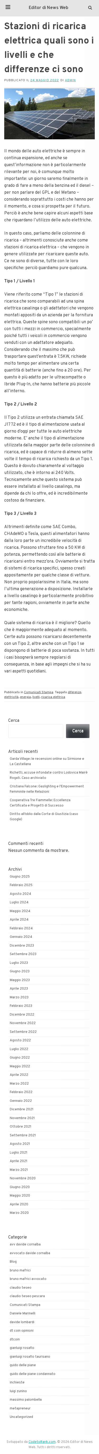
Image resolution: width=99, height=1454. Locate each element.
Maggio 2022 (20, 1066)
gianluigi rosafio (22, 1348)
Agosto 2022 (20, 1040)
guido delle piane (23, 1365)
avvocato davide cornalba (30, 1253)
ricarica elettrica (53, 697)
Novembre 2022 (23, 1023)
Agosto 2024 (20, 894)
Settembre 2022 (23, 1032)
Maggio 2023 (20, 980)
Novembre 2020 (23, 1178)
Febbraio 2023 (21, 1006)
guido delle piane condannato (32, 1374)
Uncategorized (21, 1417)
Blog (13, 1262)
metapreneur (20, 1408)
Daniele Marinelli (22, 1313)
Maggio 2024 (20, 911)
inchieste (17, 1382)
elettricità (11, 697)
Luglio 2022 (19, 1049)
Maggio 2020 (20, 1196)
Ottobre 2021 (20, 1127)
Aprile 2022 (19, 1075)
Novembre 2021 (22, 1118)
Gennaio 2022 (21, 1101)
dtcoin (15, 1339)
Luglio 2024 (19, 902)
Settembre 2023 (23, 954)
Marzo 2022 (19, 1084)
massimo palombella (26, 1400)
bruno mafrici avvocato (28, 1279)
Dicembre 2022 (22, 1015)
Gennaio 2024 (21, 937)
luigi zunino (18, 1391)
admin (70, 80)
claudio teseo (20, 1288)
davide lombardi (22, 1322)
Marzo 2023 (19, 997)
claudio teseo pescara (27, 1296)
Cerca (13, 720)
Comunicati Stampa (38, 692)
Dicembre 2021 (22, 1109)
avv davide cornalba (25, 1244)
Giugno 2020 (20, 1187)
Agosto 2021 (20, 1144)
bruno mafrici (20, 1271)
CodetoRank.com (42, 1442)
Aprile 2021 (18, 1161)
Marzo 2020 (19, 1213)
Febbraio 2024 (21, 928)
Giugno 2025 (20, 877)
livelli (36, 697)
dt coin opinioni (22, 1331)
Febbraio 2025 (21, 885)
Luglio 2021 (18, 1153)
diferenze (74, 692)
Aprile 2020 (19, 1204)
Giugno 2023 (20, 971)
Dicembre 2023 (22, 946)
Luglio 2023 (19, 963)
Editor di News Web (48, 8)
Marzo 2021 (19, 1170)
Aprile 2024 (19, 920)
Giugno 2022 (20, 1058)
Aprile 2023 (19, 989)
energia (25, 697)
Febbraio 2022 (21, 1092)
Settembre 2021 (23, 1135)
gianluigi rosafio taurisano (30, 1357)
